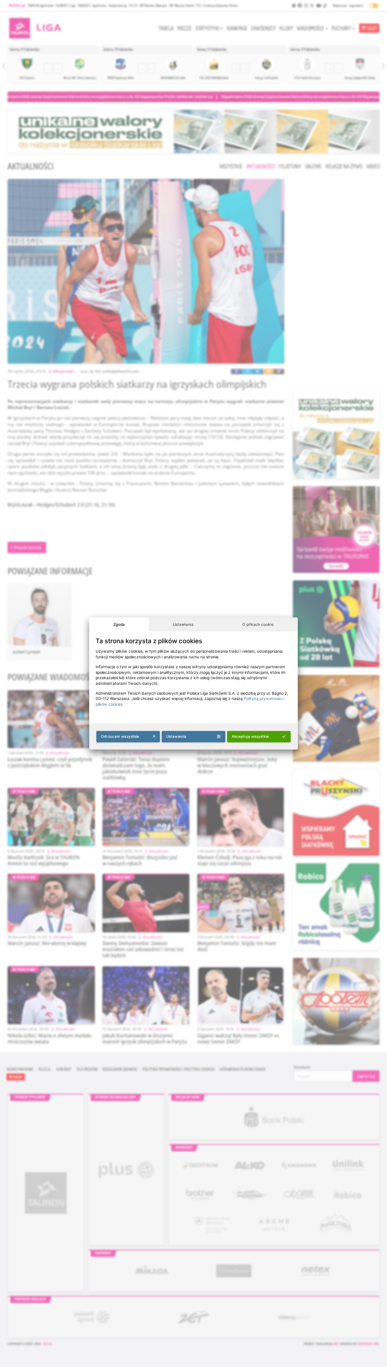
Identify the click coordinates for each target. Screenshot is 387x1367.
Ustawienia (183, 624)
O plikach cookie (258, 624)
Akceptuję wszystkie (250, 736)
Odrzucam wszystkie (120, 736)
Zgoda (119, 624)
